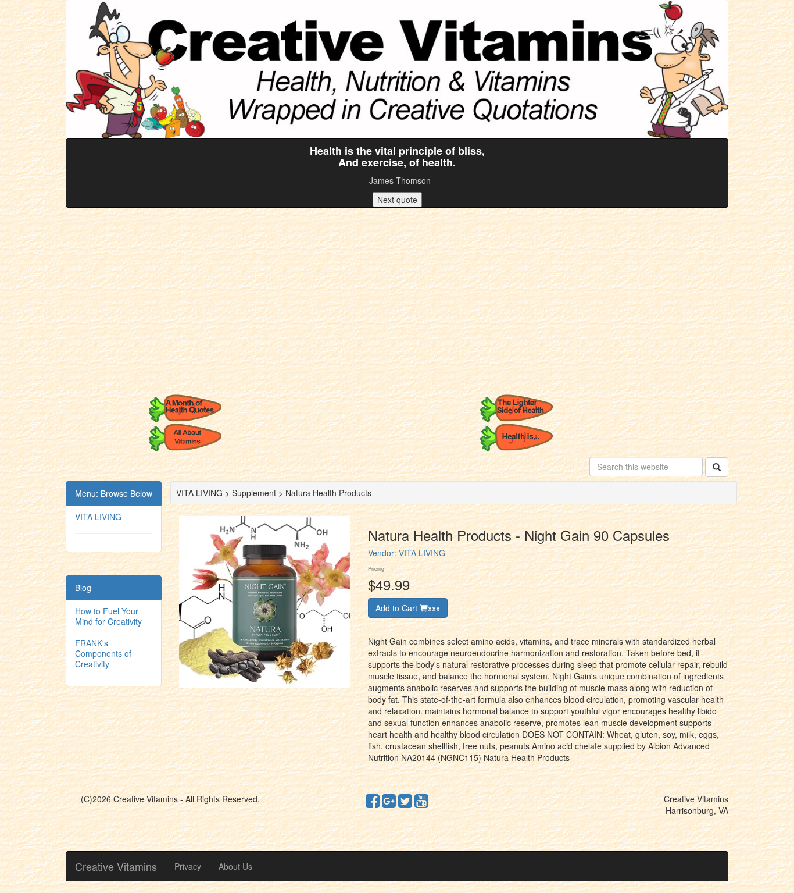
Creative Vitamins (116, 866)
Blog (83, 587)
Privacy (187, 866)
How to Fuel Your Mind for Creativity (108, 616)
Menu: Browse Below (113, 493)
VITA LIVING (98, 516)
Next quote (397, 199)
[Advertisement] (397, 300)
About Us (235, 866)
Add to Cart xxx (407, 608)
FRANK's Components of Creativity (103, 653)
